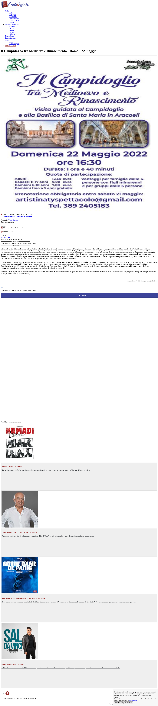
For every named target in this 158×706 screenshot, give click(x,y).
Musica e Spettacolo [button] (12, 24)
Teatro (11, 32)
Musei (11, 22)
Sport (11, 42)
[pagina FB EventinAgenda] (7, 693)
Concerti (12, 26)
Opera (11, 30)
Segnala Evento (10, 46)
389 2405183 (5, 237)
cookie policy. (133, 700)
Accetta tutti (128, 702)
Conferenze (13, 17)
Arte (10, 13)
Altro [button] (7, 40)
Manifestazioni (14, 19)
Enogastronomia (10, 38)
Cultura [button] (7, 11)
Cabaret (12, 34)
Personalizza (119, 702)
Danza (11, 28)
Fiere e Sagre (9, 36)
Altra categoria (14, 44)
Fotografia (12, 15)
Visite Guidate (14, 20)
